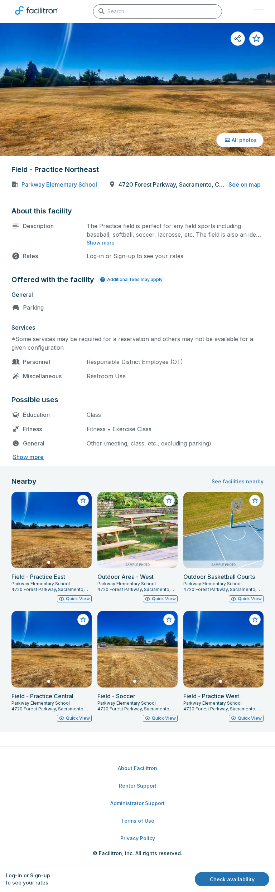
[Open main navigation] (259, 11)
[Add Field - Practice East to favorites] (83, 500)
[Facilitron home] (36, 16)
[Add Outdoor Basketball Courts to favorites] (255, 500)
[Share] (238, 38)
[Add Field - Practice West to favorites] (255, 619)
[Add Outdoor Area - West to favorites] (169, 500)
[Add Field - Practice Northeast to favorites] (256, 38)
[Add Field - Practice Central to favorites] (83, 619)
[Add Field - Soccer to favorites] (169, 619)
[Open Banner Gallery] (137, 89)
